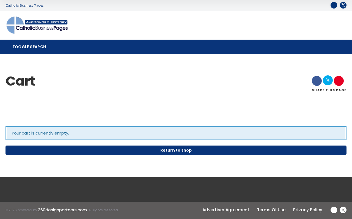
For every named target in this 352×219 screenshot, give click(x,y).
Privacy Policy (307, 210)
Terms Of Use (271, 210)
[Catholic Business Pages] (37, 25)
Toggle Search (28, 47)
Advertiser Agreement (225, 210)
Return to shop (176, 150)
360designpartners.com (62, 210)
